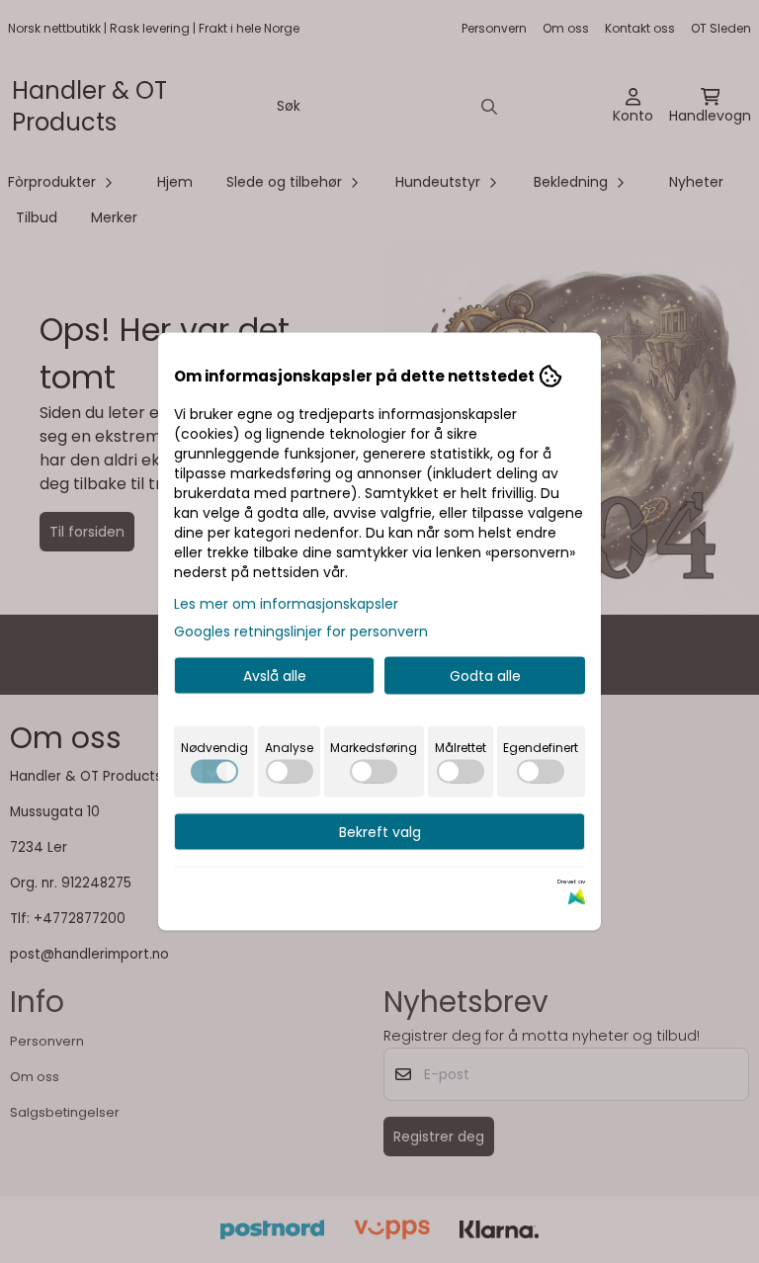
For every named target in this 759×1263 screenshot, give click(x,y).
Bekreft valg (380, 832)
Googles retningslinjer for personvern (301, 631)
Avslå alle (274, 676)
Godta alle (485, 676)
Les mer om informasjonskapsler (286, 604)
